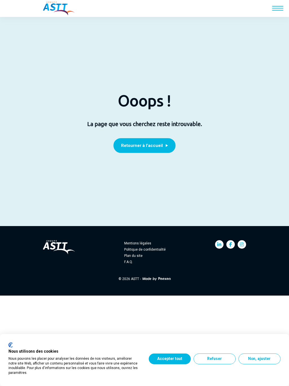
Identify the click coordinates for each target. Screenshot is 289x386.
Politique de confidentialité (145, 249)
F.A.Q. (128, 262)
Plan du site (133, 256)
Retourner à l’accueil (142, 145)
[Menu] (277, 8)
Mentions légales (137, 243)
